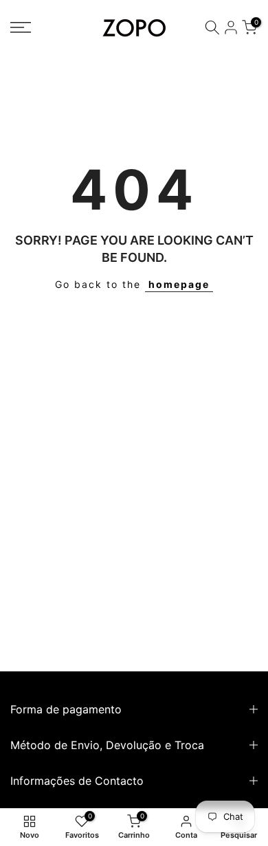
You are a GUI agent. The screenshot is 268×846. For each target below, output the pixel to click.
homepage (179, 284)
